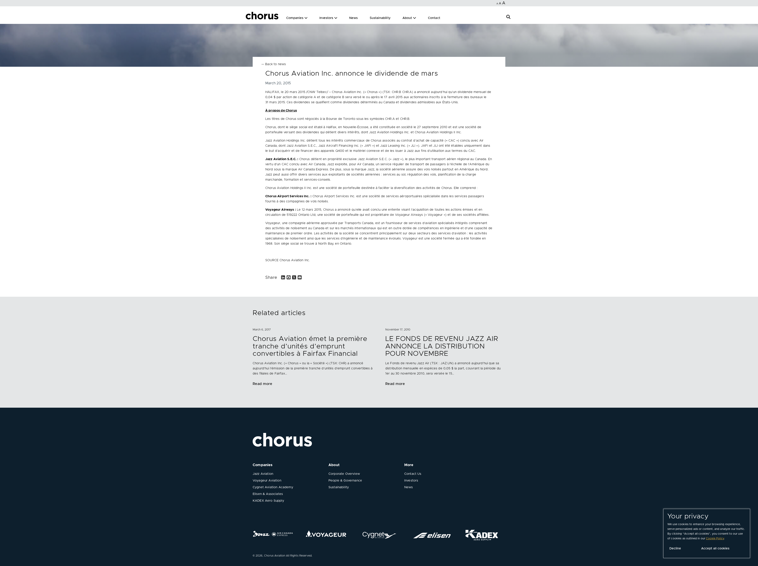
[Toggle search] (508, 16)
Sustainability (380, 18)
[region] (706, 533)
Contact (434, 18)
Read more (262, 384)
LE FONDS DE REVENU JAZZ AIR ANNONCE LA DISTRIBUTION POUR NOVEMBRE (441, 346)
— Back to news (273, 64)
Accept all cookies (715, 548)
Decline (675, 548)
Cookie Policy (715, 538)
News (353, 18)
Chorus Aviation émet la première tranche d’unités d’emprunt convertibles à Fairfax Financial (310, 346)
